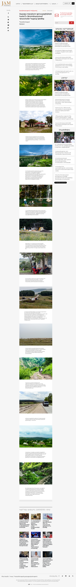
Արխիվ (45, 10)
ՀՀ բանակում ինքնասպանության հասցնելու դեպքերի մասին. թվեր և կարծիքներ (64, 52)
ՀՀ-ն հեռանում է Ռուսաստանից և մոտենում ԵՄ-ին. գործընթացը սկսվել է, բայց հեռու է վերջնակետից (64, 146)
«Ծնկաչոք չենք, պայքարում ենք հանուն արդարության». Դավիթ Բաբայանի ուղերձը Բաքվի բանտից (23, 563)
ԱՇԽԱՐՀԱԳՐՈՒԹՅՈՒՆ (42, 3)
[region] (35, 264)
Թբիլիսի (22, 24)
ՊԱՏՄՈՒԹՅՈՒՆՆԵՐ (28, 3)
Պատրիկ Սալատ (24, 22)
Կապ (11, 576)
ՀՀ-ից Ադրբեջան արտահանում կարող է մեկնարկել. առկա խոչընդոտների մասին (36, 524)
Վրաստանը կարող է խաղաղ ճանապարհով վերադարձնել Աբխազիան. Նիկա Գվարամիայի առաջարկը (35, 543)
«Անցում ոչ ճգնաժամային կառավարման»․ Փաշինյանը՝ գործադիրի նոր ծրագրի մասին (24, 542)
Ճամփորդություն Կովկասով (28, 10)
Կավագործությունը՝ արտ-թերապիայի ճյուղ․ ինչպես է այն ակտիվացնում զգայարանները (63, 153)
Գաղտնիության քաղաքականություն (25, 576)
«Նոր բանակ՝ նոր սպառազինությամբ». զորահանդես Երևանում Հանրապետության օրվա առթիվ (64, 168)
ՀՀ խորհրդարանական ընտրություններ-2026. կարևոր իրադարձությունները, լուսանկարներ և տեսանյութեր (63, 160)
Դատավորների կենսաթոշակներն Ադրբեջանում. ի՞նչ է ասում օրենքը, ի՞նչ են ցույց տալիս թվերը (47, 562)
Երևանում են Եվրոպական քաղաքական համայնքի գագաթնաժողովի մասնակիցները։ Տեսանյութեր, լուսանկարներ (64, 177)
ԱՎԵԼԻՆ (54, 3)
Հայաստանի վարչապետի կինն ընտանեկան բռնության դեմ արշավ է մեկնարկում (35, 562)
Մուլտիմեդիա (64, 130)
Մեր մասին (5, 576)
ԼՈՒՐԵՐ (18, 3)
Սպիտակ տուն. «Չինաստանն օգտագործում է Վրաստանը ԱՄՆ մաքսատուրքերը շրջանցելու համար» (47, 543)
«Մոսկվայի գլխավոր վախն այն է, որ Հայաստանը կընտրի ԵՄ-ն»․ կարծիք (47, 524)
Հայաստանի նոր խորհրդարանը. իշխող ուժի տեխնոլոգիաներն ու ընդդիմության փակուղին (24, 524)
